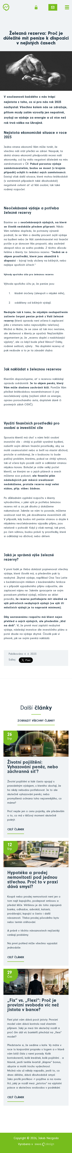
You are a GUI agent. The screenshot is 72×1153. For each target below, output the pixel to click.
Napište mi (52, 7)
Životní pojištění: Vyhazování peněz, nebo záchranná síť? (32, 767)
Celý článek (15, 829)
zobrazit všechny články (36, 721)
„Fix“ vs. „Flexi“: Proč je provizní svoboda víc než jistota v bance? (33, 1006)
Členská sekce (37, 7)
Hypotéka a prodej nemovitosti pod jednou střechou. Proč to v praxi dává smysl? (32, 880)
